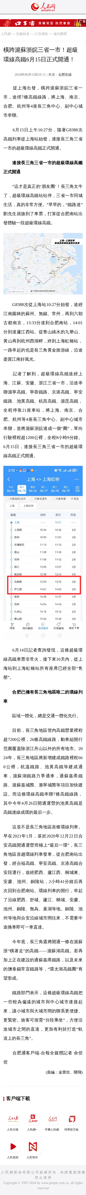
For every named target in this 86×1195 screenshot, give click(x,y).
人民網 (6, 34)
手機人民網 (52, 1129)
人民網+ (32, 1129)
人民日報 (12, 1129)
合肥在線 (65, 74)
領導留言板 (71, 1129)
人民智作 (32, 1157)
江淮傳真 (41, 34)
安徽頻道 (22, 34)
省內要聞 (60, 34)
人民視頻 (12, 1157)
